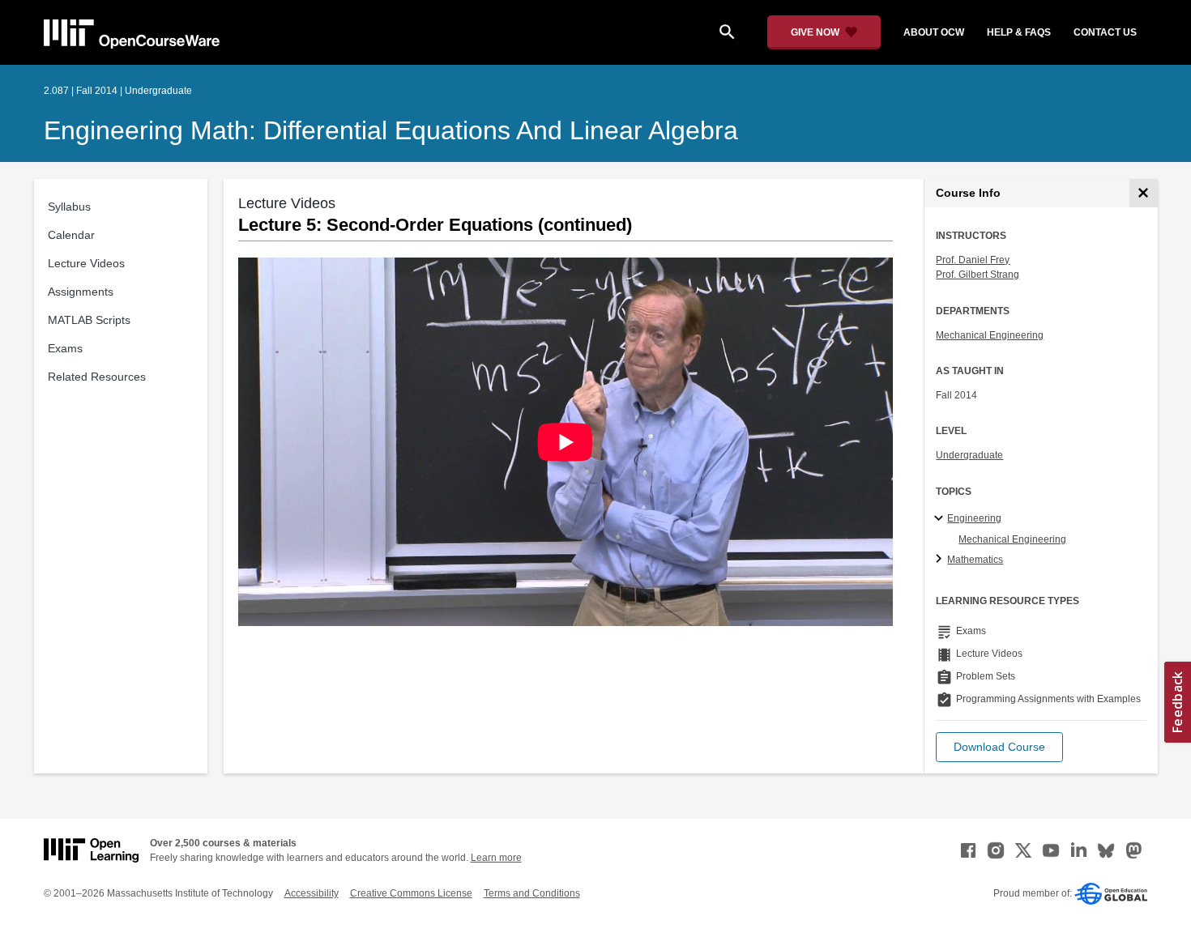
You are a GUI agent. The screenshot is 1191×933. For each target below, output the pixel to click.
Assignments (80, 291)
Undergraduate (969, 455)
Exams (65, 348)
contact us (1105, 32)
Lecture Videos (86, 263)
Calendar (71, 234)
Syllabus (69, 206)
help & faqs (1019, 32)
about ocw (933, 32)
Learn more (496, 857)
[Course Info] (1143, 193)
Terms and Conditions (532, 893)
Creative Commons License (411, 893)
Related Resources (97, 376)
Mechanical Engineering (990, 335)
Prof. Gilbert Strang (977, 274)
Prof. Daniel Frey (973, 260)
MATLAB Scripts (89, 319)
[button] (999, 747)
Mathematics (975, 559)
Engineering (974, 518)
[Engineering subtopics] (941, 519)
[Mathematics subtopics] (941, 559)
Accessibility (311, 893)
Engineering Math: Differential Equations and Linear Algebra (391, 130)
